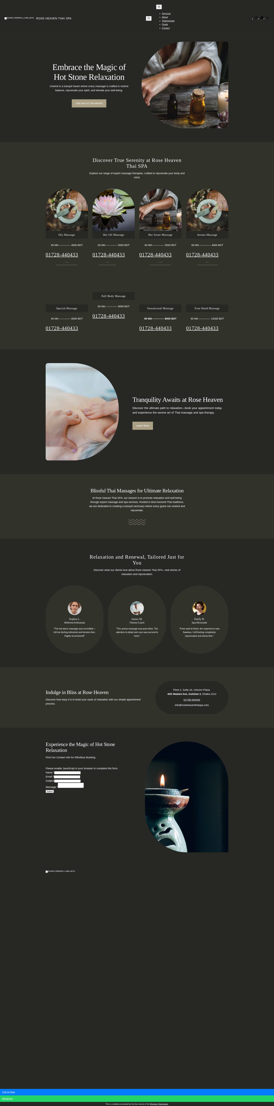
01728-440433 (62, 255)
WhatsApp (7, 1098)
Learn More (142, 425)
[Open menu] (149, 18)
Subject (50, 780)
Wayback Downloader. (159, 1104)
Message (52, 787)
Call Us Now (8, 1092)
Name (50, 772)
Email (50, 776)
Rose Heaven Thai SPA (53, 18)
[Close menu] (159, 7)
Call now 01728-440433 (89, 103)
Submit (50, 791)
